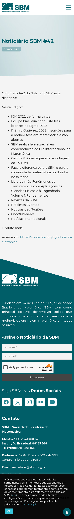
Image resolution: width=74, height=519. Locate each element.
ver (14, 495)
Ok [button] (9, 511)
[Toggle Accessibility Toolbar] (66, 511)
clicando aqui (27, 504)
